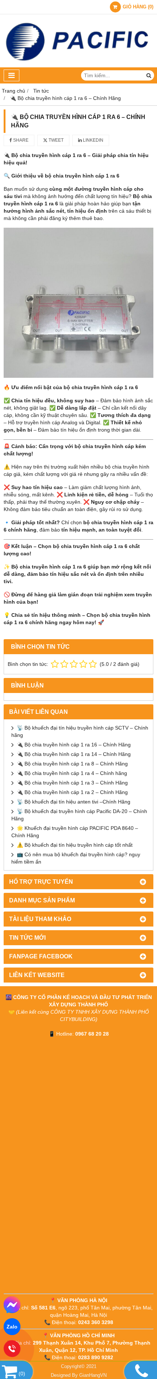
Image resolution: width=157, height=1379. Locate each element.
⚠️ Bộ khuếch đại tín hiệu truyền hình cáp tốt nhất (75, 845)
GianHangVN (93, 1375)
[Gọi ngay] (12, 1349)
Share (20, 140)
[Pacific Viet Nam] (78, 65)
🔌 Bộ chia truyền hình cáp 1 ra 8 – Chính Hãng (72, 764)
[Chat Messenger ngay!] (12, 1304)
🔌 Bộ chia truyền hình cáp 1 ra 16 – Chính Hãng (74, 745)
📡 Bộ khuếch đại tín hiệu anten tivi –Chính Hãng (73, 802)
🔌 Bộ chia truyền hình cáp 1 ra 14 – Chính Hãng (74, 754)
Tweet (55, 140)
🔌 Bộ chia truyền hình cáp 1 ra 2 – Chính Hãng (72, 792)
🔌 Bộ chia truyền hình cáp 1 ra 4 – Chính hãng (72, 773)
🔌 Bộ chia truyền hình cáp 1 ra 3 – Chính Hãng (72, 783)
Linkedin (92, 140)
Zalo (12, 1327)
